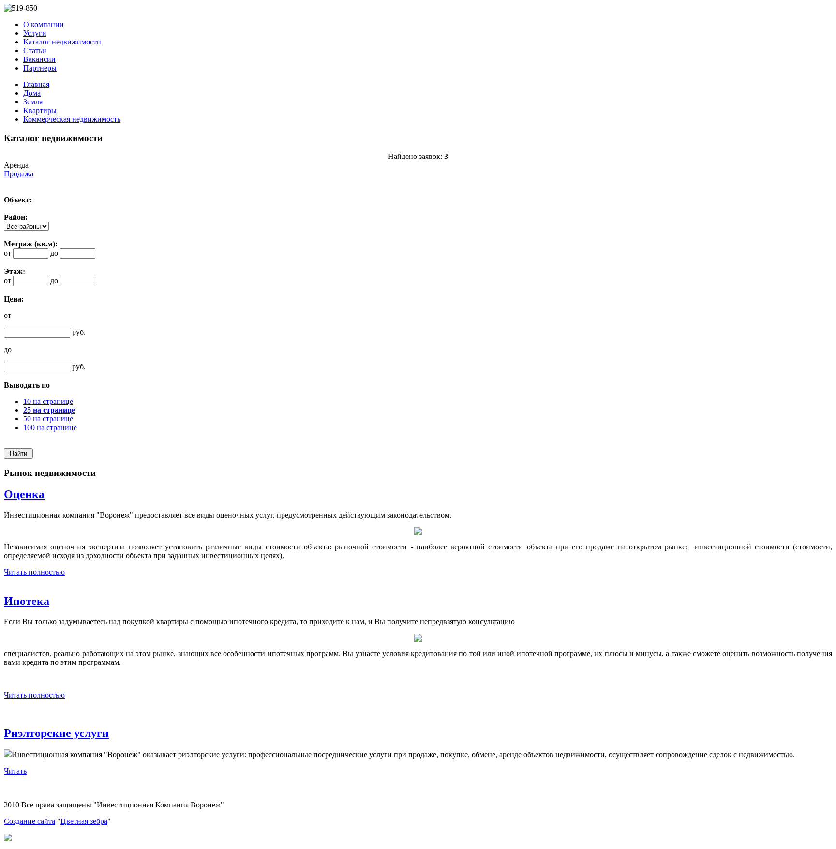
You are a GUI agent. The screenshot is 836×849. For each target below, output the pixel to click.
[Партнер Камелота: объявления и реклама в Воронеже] (8, 839)
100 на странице (50, 427)
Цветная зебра (83, 821)
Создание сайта (29, 821)
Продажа (18, 174)
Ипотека (26, 601)
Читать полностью (34, 572)
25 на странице (49, 410)
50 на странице (48, 419)
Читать (15, 771)
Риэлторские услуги (56, 733)
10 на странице (48, 401)
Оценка (24, 494)
